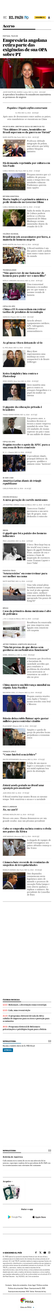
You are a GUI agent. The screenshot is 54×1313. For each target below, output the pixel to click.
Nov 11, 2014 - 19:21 (37, 92)
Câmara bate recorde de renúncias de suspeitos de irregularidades (26, 863)
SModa (5, 530)
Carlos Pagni (8, 488)
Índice (32, 1291)
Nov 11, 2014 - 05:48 (33, 870)
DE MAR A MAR (8, 478)
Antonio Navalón (9, 815)
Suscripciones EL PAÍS (37, 1288)
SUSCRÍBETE (40, 17)
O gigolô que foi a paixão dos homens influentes (25, 534)
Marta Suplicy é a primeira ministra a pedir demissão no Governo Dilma (25, 201)
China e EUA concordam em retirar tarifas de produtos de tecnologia (24, 310)
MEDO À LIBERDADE (10, 807)
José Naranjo (8, 836)
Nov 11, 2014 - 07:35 (20, 793)
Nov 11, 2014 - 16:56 (30, 244)
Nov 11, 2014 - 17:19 (31, 171)
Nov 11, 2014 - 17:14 (31, 207)
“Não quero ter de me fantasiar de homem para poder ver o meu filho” (24, 274)
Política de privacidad (16, 1288)
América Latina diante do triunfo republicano (22, 482)
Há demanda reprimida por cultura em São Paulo (26, 164)
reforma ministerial (11, 196)
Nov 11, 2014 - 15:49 (29, 381)
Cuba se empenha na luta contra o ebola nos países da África (27, 830)
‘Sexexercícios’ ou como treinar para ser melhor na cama (25, 575)
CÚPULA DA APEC (9, 306)
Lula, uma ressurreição (19, 1010)
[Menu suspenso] (5, 17)
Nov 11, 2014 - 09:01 (28, 726)
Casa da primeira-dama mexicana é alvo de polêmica (27, 612)
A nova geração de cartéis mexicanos (25, 500)
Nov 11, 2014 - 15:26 (23, 452)
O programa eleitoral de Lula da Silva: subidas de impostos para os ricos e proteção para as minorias (26, 1018)
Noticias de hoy (40, 1291)
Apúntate (8, 1050)
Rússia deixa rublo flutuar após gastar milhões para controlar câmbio (26, 720)
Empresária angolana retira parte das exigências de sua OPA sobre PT (25, 47)
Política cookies (42, 1285)
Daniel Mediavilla (9, 655)
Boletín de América (13, 1157)
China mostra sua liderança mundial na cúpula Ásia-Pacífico (26, 686)
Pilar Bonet (7, 726)
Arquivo (7, 1182)
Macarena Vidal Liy (10, 693)
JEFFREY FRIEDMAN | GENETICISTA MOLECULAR (19, 644)
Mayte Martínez (9, 581)
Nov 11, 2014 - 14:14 (22, 488)
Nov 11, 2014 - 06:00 (30, 836)
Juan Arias (7, 793)
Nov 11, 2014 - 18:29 (30, 113)
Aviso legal (32, 1285)
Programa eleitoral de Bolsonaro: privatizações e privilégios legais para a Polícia (24, 1028)
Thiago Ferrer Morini (11, 415)
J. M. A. (5, 619)
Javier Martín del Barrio (12, 92)
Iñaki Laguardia (9, 541)
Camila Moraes (9, 171)
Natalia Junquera (9, 281)
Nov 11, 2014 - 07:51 (36, 759)
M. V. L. (5, 452)
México (5, 608)
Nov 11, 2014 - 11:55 (24, 541)
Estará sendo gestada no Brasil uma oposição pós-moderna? (23, 786)
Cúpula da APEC (9, 442)
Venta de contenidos (20, 1285)
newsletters (9, 1041)
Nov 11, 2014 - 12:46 (41, 505)
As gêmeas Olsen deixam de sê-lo (23, 343)
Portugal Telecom (10, 36)
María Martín (8, 137)
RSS (27, 1291)
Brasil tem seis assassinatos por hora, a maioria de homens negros (26, 238)
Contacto (8, 1285)
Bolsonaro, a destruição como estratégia (28, 1005)
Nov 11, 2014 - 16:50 (34, 281)
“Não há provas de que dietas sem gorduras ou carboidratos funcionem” (26, 648)
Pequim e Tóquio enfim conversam (27, 108)
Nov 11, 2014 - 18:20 (30, 137)
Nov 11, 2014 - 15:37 (28, 415)
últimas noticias (11, 1000)
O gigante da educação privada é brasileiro (22, 408)
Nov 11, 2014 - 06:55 (25, 815)
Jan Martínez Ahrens (11, 505)
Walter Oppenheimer (11, 759)
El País (18, 113)
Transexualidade (9, 270)
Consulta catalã (9, 752)
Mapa (26, 1288)
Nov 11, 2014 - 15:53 (22, 348)
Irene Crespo (8, 381)
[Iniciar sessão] (49, 17)
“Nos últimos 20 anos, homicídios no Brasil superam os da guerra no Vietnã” (27, 131)
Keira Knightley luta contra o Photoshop (20, 375)
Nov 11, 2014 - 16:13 (25, 317)
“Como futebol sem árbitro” (20, 755)
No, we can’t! (10, 810)
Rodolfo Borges (9, 870)
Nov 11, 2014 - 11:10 (24, 581)
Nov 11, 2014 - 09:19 (26, 655)
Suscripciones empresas (16, 1291)
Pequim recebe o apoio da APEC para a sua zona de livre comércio (26, 446)
